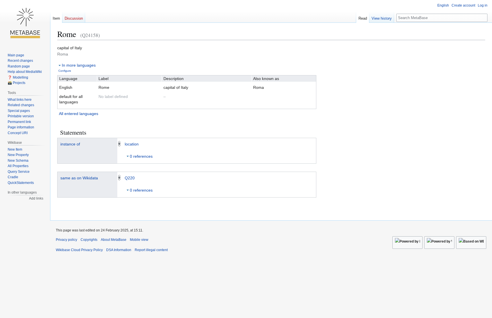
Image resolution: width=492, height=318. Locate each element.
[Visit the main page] (25, 23)
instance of (70, 144)
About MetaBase (113, 240)
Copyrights (89, 240)
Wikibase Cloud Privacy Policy (79, 250)
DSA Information (118, 250)
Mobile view (139, 240)
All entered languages (78, 113)
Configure (64, 70)
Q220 (130, 178)
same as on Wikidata (79, 178)
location (132, 144)
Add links (36, 198)
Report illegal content (151, 250)
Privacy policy (66, 240)
